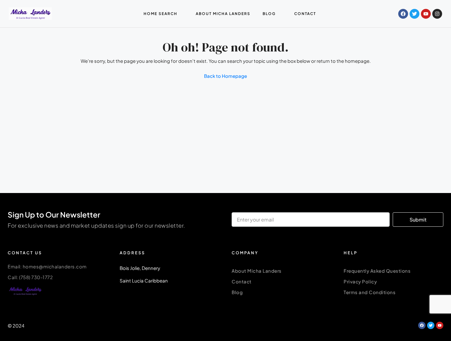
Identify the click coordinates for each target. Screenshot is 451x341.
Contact (242, 281)
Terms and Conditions (369, 292)
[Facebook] (403, 14)
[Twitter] (414, 14)
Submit (418, 219)
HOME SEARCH (160, 13)
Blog (237, 292)
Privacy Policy (360, 281)
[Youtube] (426, 14)
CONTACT (305, 13)
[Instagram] (437, 14)
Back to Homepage (225, 76)
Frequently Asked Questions (377, 271)
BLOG (269, 13)
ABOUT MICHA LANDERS (223, 13)
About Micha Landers (257, 271)
